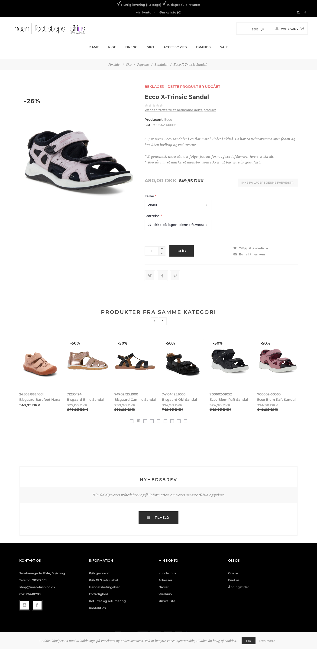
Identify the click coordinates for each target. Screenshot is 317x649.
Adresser (165, 580)
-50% (75, 343)
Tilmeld (162, 517)
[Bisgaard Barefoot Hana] (40, 360)
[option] (40, 370)
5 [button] (158, 421)
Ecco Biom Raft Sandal (229, 400)
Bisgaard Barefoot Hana (39, 400)
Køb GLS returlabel (103, 580)
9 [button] (185, 421)
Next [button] (162, 321)
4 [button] (152, 421)
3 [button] (145, 421)
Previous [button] (154, 321)
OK (248, 641)
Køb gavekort (99, 573)
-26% (32, 101)
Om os (233, 573)
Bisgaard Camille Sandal (135, 400)
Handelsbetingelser (104, 587)
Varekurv (165, 594)
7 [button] (172, 421)
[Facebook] (37, 605)
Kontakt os (97, 608)
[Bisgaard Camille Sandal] (135, 360)
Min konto (143, 12)
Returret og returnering (107, 601)
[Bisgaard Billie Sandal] (88, 360)
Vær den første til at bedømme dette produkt (180, 110)
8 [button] (179, 421)
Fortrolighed (98, 594)
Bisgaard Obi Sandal (179, 400)
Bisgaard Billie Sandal (85, 400)
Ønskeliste (166, 601)
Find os (233, 580)
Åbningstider (238, 587)
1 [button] (131, 421)
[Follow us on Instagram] (24, 605)
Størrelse (153, 216)
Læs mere (267, 641)
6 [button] (165, 421)
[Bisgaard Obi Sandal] (183, 360)
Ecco (168, 119)
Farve (150, 196)
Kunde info (167, 573)
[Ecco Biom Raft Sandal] (230, 360)
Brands (203, 47)
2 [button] (138, 421)
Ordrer (163, 587)
